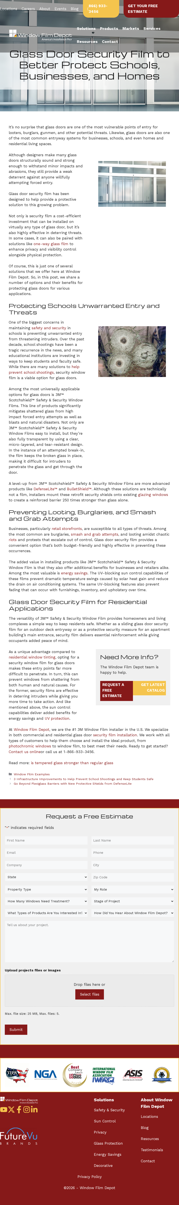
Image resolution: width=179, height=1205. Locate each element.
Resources (87, 41)
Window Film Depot (31, 729)
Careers (28, 9)
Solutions (86, 28)
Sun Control (105, 1121)
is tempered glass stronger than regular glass (72, 763)
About (44, 9)
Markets (130, 28)
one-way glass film (51, 244)
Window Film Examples (32, 774)
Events (60, 9)
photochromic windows (30, 746)
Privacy (100, 1132)
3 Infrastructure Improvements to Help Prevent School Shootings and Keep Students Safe (83, 779)
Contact (110, 41)
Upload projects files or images (33, 970)
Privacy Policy (89, 1176)
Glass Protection (108, 1143)
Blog (75, 9)
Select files (89, 994)
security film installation (115, 735)
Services (151, 28)
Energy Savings (107, 1154)
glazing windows (153, 494)
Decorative (103, 1165)
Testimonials (152, 1150)
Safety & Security (109, 1110)
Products (109, 28)
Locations (8, 9)
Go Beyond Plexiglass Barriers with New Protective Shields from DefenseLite (73, 784)
